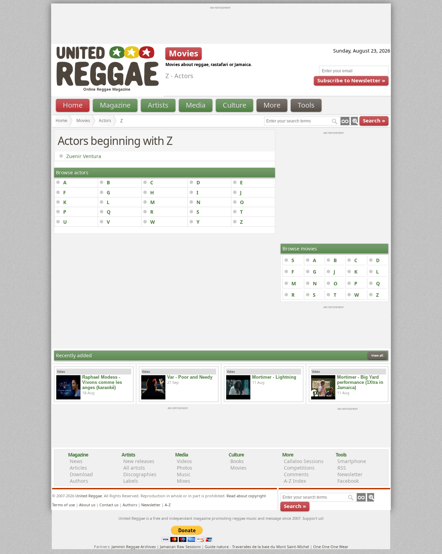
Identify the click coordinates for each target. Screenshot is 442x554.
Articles (78, 467)
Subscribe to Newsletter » (351, 80)
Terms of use (63, 504)
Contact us (108, 504)
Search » (374, 120)
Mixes (183, 481)
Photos (184, 467)
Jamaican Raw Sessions (180, 546)
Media (195, 105)
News (76, 461)
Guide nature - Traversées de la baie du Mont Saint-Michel (257, 546)
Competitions (299, 467)
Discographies (139, 474)
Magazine (115, 105)
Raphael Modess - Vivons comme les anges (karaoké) (102, 382)
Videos (184, 461)
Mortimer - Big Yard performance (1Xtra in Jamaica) (360, 382)
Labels (130, 481)
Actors (105, 120)
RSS (341, 467)
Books (237, 461)
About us (87, 504)
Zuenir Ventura (83, 156)
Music (184, 474)
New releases (138, 461)
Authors (79, 481)
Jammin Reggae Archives (134, 546)
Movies (83, 120)
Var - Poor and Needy (189, 377)
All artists (134, 467)
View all (377, 355)
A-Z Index (295, 481)
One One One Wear (330, 546)
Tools (306, 105)
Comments (296, 474)
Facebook (348, 481)
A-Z (168, 504)
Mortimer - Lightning (274, 377)
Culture (234, 105)
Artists (158, 105)
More (271, 105)
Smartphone (351, 461)
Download (81, 474)
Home (73, 105)
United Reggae (88, 495)
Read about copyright (246, 495)
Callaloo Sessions (304, 461)
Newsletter (350, 474)
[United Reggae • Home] (107, 84)
